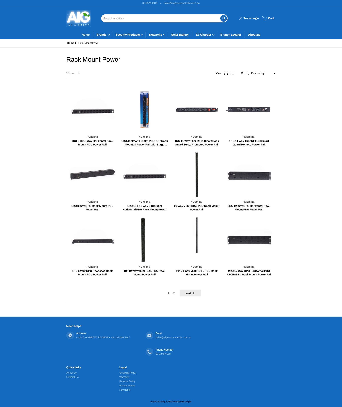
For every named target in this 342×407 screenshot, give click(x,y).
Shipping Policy (127, 372)
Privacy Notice (127, 385)
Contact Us (72, 377)
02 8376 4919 (149, 3)
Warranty (124, 377)
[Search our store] (223, 18)
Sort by (245, 73)
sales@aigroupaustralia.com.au (182, 3)
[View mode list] (232, 73)
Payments (125, 389)
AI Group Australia (165, 402)
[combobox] (164, 18)
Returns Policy (127, 381)
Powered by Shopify (182, 402)
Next (188, 293)
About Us (71, 372)
